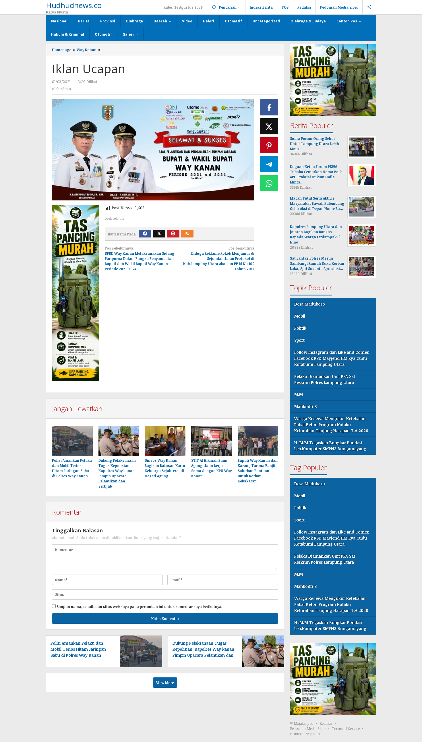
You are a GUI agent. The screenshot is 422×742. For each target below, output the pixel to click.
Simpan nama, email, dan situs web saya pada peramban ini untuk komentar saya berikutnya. (139, 606)
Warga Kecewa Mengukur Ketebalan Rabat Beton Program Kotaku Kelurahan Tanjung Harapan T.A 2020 (331, 424)
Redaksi (326, 723)
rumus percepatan (305, 733)
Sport (299, 340)
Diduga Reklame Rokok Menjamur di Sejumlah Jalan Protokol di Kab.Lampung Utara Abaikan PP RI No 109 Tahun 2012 (218, 258)
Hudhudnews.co (74, 5)
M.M (298, 394)
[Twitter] (159, 233)
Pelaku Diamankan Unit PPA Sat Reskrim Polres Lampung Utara (324, 379)
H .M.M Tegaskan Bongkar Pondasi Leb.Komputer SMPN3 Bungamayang (330, 445)
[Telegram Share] (269, 164)
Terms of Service (346, 728)
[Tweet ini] (269, 126)
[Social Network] (369, 7)
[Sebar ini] (269, 107)
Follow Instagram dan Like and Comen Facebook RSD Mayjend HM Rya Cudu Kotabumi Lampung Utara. (331, 358)
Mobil (299, 316)
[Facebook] (145, 233)
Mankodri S (305, 406)
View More (165, 682)
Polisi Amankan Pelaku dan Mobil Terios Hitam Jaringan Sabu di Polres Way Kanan (78, 649)
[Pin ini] (269, 145)
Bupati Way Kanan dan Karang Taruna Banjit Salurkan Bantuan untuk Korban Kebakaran (258, 470)
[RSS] (187, 233)
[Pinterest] (173, 233)
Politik (300, 328)
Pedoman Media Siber (308, 728)
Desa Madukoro (309, 304)
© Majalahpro (301, 723)
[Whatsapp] (269, 183)
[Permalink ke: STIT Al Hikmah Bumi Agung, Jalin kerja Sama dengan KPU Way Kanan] (211, 441)
